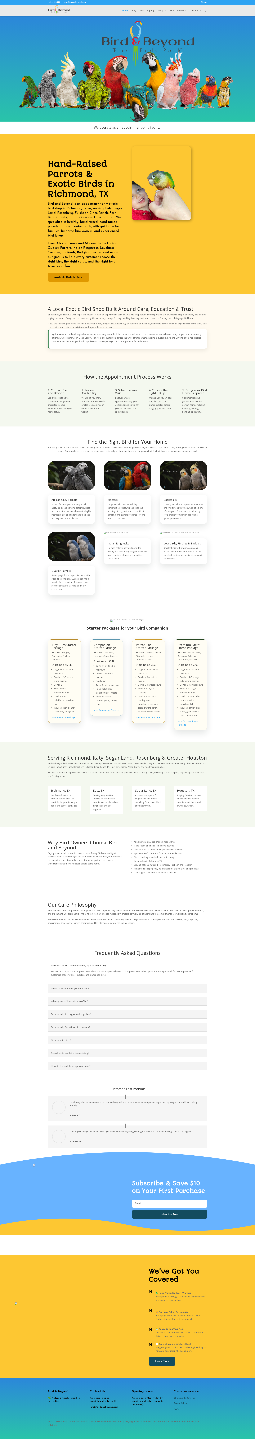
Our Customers (178, 10)
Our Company (147, 10)
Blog (134, 10)
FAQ (176, 1409)
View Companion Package (106, 710)
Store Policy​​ (180, 1403)
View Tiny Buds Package (63, 717)
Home (125, 10)
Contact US (195, 10)
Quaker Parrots (61, 570)
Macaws (113, 500)
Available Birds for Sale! (68, 277)
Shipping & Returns (184, 1398)
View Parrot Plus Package (148, 717)
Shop (160, 10)
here (57, 1425)
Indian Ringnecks (118, 543)
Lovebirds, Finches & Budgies (182, 543)
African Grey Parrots (64, 500)
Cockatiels (170, 500)
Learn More (162, 1361)
